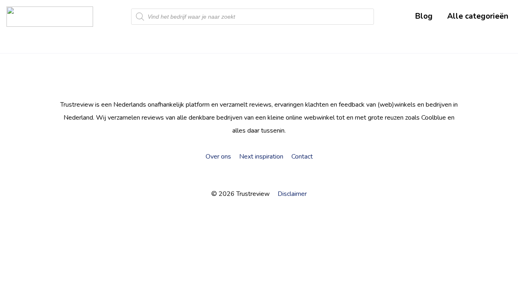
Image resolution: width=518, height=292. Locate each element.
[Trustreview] (49, 16)
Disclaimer (292, 193)
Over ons (218, 156)
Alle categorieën (477, 16)
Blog (424, 16)
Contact (302, 156)
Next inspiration (261, 156)
